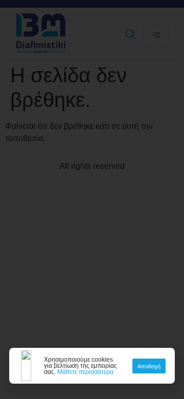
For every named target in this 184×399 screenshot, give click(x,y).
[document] (92, 199)
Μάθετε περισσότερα (85, 371)
